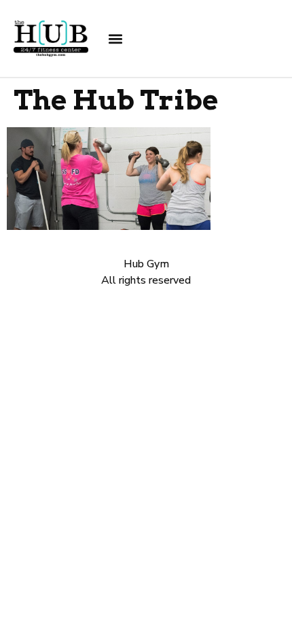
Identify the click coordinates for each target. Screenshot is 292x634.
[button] (116, 38)
